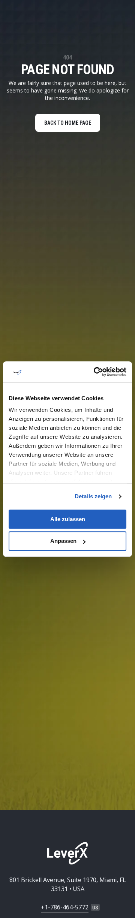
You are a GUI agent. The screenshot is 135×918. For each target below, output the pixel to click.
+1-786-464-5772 (64, 907)
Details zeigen (93, 496)
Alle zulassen (67, 519)
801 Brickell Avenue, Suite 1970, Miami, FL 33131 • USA (67, 884)
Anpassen (63, 541)
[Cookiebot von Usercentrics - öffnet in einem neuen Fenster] (95, 372)
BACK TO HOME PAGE (67, 123)
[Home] (67, 853)
